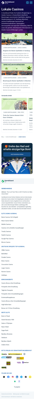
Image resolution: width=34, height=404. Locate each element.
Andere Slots (5, 345)
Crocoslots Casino (7, 264)
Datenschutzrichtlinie (6, 394)
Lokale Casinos (22, 47)
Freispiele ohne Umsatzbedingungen (12, 294)
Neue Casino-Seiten (7, 221)
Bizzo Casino (5, 261)
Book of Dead (5, 316)
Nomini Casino (6, 271)
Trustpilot (17, 387)
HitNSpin (4, 275)
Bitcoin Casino (5, 242)
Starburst (4, 337)
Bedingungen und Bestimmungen (21, 394)
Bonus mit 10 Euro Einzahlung (10, 308)
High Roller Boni (6, 304)
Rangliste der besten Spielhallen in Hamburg (16, 51)
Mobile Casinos (6, 224)
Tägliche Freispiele (7, 290)
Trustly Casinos (6, 231)
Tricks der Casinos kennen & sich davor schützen (13, 116)
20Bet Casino (5, 250)
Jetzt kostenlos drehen (17, 154)
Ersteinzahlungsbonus (8, 297)
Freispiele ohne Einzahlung (9, 287)
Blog (2, 137)
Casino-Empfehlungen (9, 47)
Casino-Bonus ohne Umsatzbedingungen (13, 301)
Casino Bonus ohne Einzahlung (10, 283)
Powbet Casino (6, 257)
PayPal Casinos (6, 235)
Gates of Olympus (6, 323)
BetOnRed (4, 254)
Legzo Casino (5, 268)
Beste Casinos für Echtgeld (9, 217)
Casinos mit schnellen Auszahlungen (12, 228)
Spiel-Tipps (21, 112)
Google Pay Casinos (7, 238)
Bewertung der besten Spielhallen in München (17, 81)
